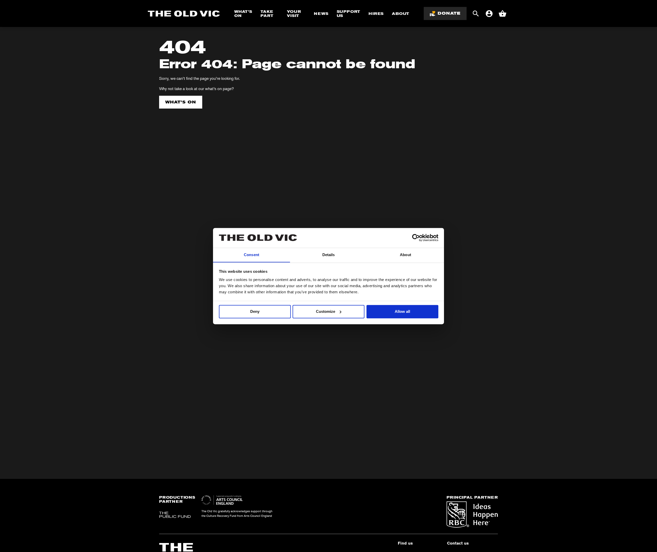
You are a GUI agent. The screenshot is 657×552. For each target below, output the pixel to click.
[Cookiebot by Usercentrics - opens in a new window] (415, 237)
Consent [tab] (251, 255)
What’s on (180, 102)
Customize (325, 311)
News (321, 14)
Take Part (266, 13)
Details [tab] (328, 255)
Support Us (349, 13)
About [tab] (405, 255)
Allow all (402, 311)
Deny (254, 311)
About (400, 14)
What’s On (243, 13)
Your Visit (294, 13)
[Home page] (184, 14)
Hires (376, 14)
